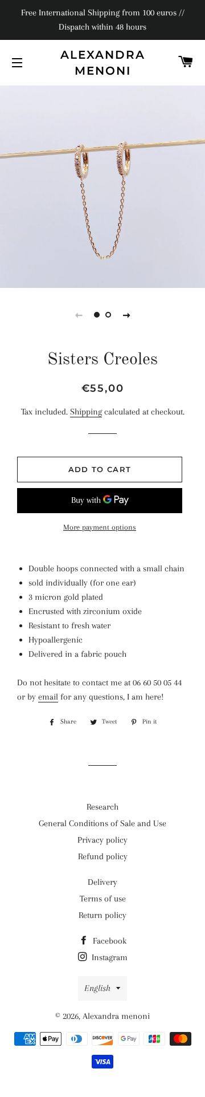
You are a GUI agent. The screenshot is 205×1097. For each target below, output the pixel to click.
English (97, 988)
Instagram (108, 957)
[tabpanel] (102, 185)
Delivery (102, 882)
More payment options (99, 527)
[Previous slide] (78, 314)
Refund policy (103, 856)
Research (102, 807)
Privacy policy (102, 840)
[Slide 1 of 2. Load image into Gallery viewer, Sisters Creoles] (96, 314)
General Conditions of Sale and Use (102, 823)
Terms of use (103, 898)
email (48, 697)
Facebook (108, 941)
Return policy (102, 915)
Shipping (86, 412)
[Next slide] (126, 314)
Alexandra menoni (102, 63)
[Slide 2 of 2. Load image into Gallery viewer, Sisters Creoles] (108, 314)
